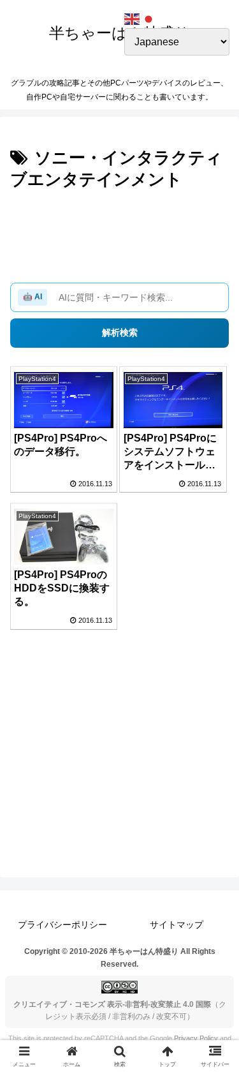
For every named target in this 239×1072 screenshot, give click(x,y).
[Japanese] (149, 18)
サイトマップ (176, 924)
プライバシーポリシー (62, 924)
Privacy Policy (196, 1038)
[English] (132, 18)
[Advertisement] (119, 232)
